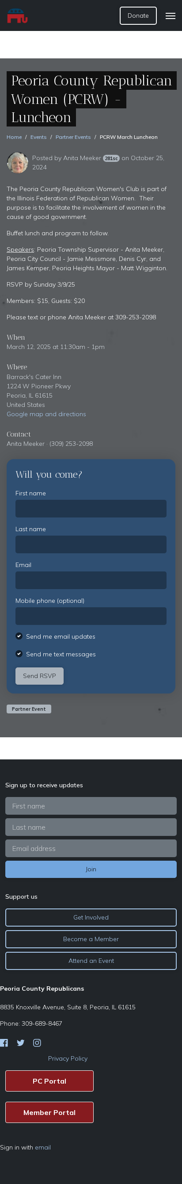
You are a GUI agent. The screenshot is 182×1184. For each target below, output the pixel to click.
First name (30, 493)
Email (23, 565)
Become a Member (91, 939)
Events (38, 137)
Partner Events (73, 137)
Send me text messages (61, 654)
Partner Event (29, 709)
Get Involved (91, 917)
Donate (138, 15)
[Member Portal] (49, 1112)
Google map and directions (46, 414)
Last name (30, 529)
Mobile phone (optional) (49, 601)
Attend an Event (91, 961)
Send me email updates (60, 636)
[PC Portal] (49, 1081)
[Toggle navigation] (170, 16)
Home (14, 137)
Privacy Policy (67, 1058)
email (43, 1147)
